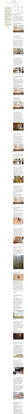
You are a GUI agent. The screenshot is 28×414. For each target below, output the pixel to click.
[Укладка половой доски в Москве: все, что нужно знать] (18, 277)
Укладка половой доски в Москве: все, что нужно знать (18, 272)
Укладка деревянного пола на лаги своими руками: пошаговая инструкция (18, 247)
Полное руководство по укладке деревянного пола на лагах (17, 186)
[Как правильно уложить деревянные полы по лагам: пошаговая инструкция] (18, 105)
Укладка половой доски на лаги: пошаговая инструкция (17, 36)
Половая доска (22, 7)
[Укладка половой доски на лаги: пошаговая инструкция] (18, 51)
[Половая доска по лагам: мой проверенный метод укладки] (18, 70)
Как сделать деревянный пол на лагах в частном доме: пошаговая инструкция (18, 77)
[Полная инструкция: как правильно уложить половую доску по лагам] (18, 161)
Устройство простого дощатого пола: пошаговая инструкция (17, 378)
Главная (8, 3)
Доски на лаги (15, 10)
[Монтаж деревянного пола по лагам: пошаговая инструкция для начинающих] (18, 314)
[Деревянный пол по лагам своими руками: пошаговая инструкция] (18, 179)
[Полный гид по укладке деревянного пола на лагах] (18, 147)
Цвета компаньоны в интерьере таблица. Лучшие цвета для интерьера (8, 22)
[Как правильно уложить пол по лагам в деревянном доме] (18, 127)
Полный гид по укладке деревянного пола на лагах (17, 134)
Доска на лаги (22, 10)
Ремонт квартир (12, 3)
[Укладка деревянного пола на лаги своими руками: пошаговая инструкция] (18, 262)
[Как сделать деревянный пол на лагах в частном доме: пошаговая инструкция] (18, 91)
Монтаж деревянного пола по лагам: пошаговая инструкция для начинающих (18, 295)
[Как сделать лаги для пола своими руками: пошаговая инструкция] (18, 240)
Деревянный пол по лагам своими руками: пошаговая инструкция (18, 168)
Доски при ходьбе (18, 10)
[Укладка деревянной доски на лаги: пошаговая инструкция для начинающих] (18, 221)
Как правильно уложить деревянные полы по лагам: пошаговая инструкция (17, 98)
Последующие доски (15, 7)
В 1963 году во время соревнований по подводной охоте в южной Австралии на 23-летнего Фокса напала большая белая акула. (8, 19)
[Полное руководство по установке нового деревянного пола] (18, 370)
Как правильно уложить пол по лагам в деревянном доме (17, 112)
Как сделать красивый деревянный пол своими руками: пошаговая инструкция (18, 343)
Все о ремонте (13, 1)
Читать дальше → (14, 33)
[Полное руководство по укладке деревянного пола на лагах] (18, 200)
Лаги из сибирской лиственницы (18, 7)
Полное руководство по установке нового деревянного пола (18, 361)
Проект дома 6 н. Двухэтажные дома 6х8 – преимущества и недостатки (8, 16)
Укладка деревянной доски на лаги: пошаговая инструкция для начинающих (18, 208)
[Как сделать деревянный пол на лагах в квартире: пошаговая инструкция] (18, 28)
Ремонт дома (16, 3)
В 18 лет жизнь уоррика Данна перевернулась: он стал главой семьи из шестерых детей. (8, 24)
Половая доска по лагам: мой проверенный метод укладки (17, 59)
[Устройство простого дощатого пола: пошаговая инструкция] (18, 395)
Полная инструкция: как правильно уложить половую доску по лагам (18, 154)
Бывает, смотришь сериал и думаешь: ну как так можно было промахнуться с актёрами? (8, 11)
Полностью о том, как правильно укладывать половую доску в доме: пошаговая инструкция (18, 322)
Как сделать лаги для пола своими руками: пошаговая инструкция (18, 229)
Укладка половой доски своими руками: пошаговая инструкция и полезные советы (18, 403)
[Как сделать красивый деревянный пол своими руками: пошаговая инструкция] (18, 356)
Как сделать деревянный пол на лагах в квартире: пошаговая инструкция (17, 14)
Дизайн (19, 3)
